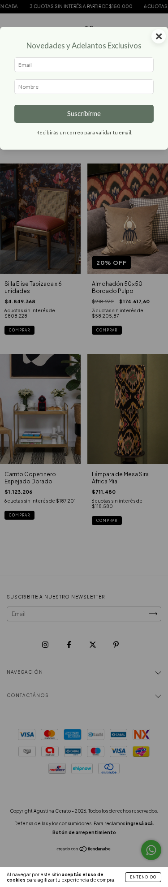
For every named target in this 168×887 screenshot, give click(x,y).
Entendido (143, 877)
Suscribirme (84, 113)
